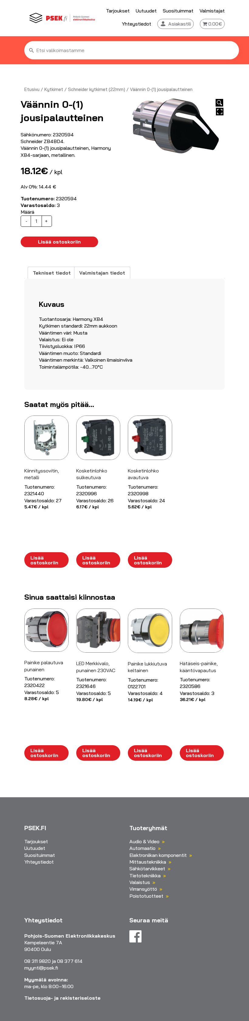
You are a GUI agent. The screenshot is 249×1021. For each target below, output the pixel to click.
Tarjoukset (118, 11)
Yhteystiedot (136, 24)
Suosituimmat (178, 11)
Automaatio (142, 848)
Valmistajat (212, 11)
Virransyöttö (143, 889)
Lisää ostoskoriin (59, 242)
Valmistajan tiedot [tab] (102, 273)
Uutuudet (146, 11)
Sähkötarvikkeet (147, 868)
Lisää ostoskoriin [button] (44, 560)
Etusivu (31, 89)
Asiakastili (179, 24)
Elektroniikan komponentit (158, 855)
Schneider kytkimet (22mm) (96, 89)
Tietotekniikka (145, 875)
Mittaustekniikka (147, 862)
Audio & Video (144, 841)
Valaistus (139, 882)
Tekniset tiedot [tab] (52, 273)
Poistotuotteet (146, 896)
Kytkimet (53, 89)
